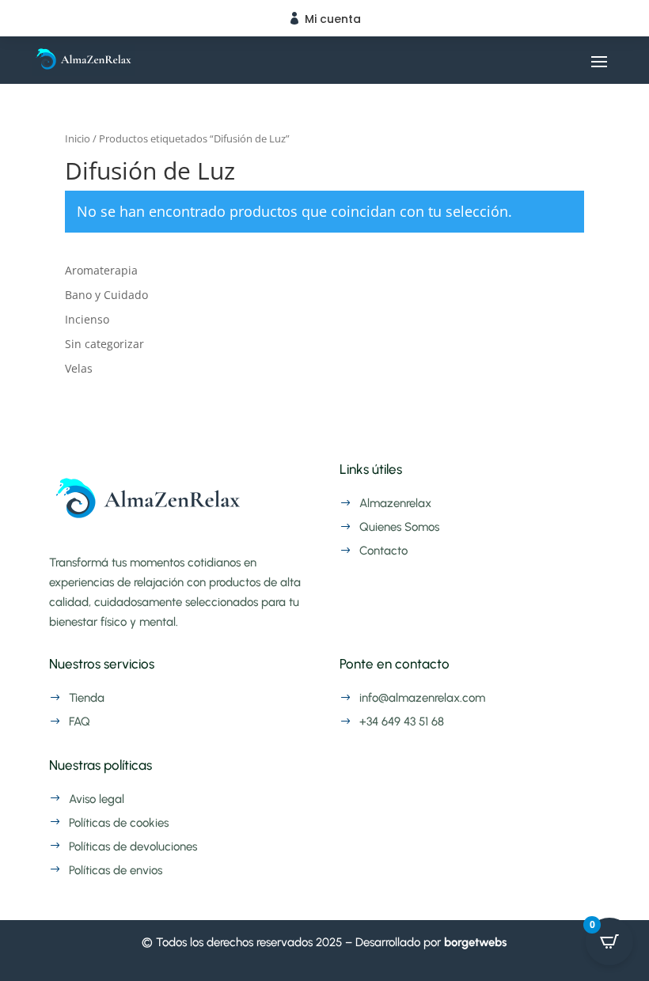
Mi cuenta (333, 19)
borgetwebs (475, 942)
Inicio (77, 138)
